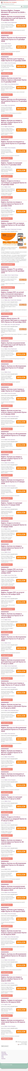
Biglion (6, 22)
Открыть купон (6, 32)
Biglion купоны (4, 1046)
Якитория (18, 324)
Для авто (13, 105)
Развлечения (14, 22)
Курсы (17, 84)
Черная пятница (14, 275)
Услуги (9, 22)
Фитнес (12, 126)
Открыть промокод (7, 264)
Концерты (13, 147)
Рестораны (13, 62)
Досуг (9, 229)
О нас (2, 1057)
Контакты (3, 1058)
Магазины (3, 1052)
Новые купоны (4, 1054)
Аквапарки (19, 300)
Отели (12, 575)
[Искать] (21, 7)
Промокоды (3, 1053)
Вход (2, 1056)
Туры (15, 575)
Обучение (13, 84)
